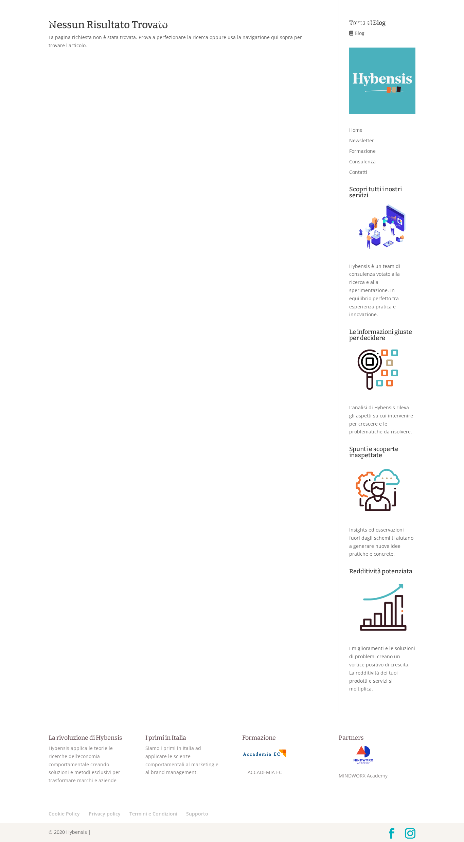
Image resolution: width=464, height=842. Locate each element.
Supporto (197, 813)
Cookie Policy (64, 813)
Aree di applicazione (340, 23)
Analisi (235, 23)
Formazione (362, 151)
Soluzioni (276, 23)
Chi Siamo (193, 23)
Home (161, 23)
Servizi (401, 23)
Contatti (440, 23)
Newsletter (361, 140)
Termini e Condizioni (153, 813)
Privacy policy (105, 813)
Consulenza (362, 161)
